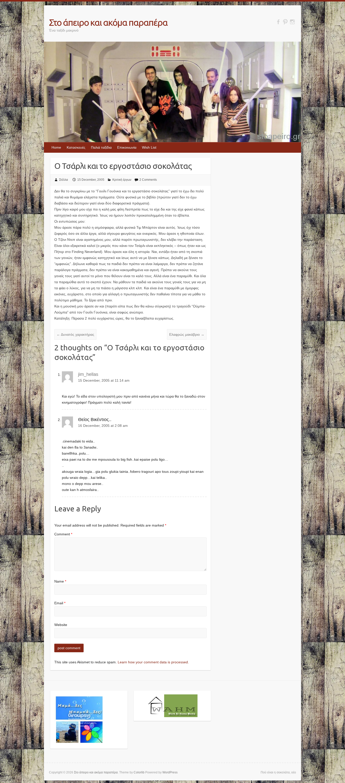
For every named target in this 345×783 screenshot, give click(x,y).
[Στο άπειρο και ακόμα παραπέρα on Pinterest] (285, 22)
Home (56, 147)
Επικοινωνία (126, 147)
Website (60, 625)
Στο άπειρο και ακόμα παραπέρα (108, 22)
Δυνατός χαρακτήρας (75, 334)
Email (59, 603)
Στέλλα (63, 179)
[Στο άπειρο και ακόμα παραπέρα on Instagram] (292, 22)
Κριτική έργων (121, 179)
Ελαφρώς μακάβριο (186, 334)
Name (60, 581)
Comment (63, 534)
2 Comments (148, 179)
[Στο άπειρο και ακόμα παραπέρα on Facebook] (278, 22)
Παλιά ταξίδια (101, 147)
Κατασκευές (76, 147)
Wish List (149, 147)
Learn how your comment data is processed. (153, 662)
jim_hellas (88, 374)
